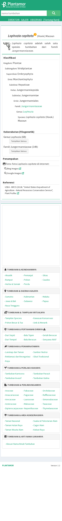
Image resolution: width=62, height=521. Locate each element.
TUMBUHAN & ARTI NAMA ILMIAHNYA (25, 436)
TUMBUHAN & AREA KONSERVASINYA (25, 415)
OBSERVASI (36, 19)
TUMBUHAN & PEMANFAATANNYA (23, 346)
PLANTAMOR (8, 465)
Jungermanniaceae (31, 106)
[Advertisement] (28, 234)
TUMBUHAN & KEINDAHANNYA (21, 269)
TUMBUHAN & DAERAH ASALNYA (22, 290)
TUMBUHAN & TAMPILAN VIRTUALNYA (26, 312)
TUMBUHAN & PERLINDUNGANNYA (24, 385)
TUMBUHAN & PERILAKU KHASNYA (23, 367)
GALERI (24, 19)
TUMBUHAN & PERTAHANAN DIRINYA (25, 329)
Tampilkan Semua (19, 141)
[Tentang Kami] (51, 19)
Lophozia (28, 111)
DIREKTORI (14, 19)
